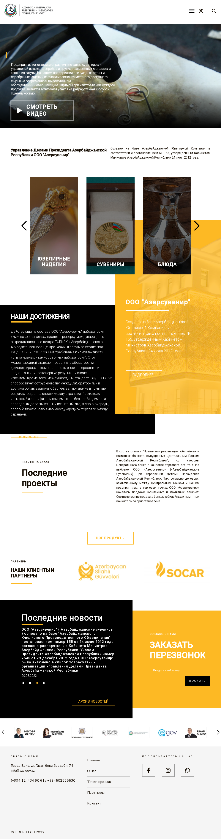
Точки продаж (99, 781)
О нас (91, 771)
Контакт (94, 803)
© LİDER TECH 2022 (27, 832)
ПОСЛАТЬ (197, 680)
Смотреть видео (42, 110)
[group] (54, 225)
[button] (197, 226)
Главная (93, 760)
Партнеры (95, 792)
